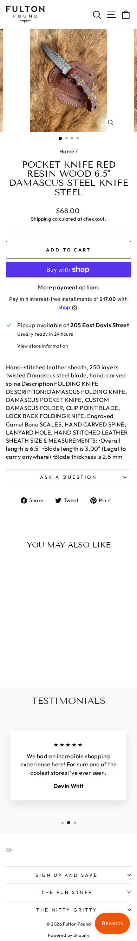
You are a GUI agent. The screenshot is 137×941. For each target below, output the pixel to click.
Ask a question (68, 477)
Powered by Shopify (68, 935)
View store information (42, 346)
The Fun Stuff (66, 892)
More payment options (68, 287)
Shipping (41, 219)
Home (66, 151)
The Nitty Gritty (66, 910)
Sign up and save (66, 875)
